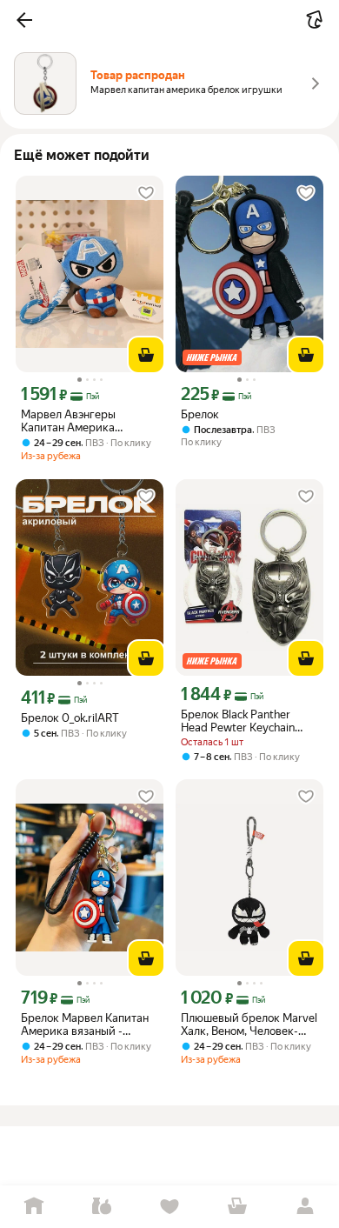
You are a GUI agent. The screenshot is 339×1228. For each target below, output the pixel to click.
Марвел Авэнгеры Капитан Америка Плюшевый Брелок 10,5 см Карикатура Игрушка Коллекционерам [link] (86, 421)
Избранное (169, 1206)
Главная (34, 1206)
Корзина (237, 1206)
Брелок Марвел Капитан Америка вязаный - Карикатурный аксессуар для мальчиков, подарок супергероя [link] (89, 1024)
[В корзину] (146, 355)
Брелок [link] (200, 414)
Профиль (305, 1206)
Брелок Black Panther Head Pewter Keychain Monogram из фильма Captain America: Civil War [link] (248, 721)
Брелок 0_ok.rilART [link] (70, 717)
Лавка (102, 1206)
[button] (24, 20)
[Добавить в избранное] (146, 193)
